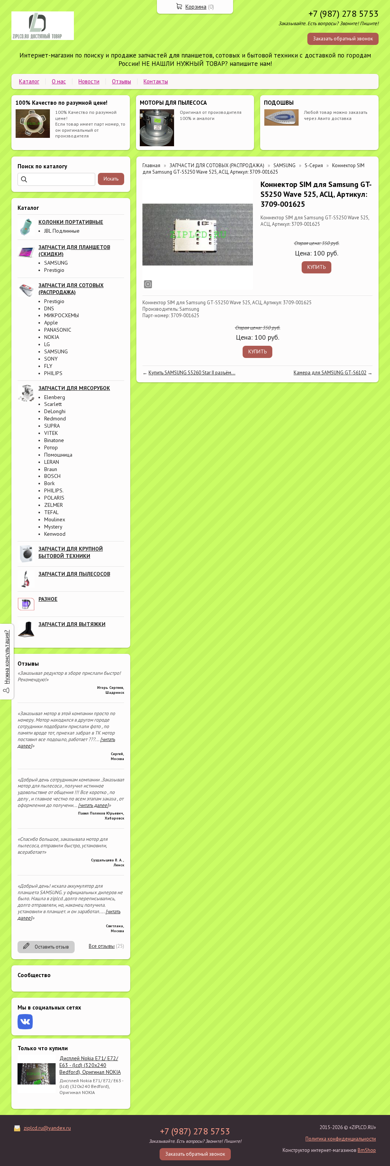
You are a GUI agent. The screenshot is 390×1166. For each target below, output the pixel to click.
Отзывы (121, 81)
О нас (59, 81)
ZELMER (53, 505)
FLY (48, 366)
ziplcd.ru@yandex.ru (47, 1127)
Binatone (54, 440)
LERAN (51, 461)
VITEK (51, 433)
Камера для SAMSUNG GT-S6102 (330, 372)
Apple (51, 322)
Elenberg (54, 397)
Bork (49, 483)
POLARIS (54, 497)
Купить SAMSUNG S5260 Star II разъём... (192, 372)
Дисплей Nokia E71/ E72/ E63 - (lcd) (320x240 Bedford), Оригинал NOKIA (90, 1065)
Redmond (55, 418)
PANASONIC (57, 329)
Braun (50, 469)
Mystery (53, 526)
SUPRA (52, 425)
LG (47, 344)
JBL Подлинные (62, 230)
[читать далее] (93, 805)
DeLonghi (55, 411)
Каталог (29, 81)
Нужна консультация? (6, 657)
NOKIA (51, 337)
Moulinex (54, 519)
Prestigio (54, 270)
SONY (51, 358)
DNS (49, 308)
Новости (88, 81)
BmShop (367, 1150)
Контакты (156, 81)
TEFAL (51, 512)
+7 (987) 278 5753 (343, 13)
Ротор (51, 447)
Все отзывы (102, 946)
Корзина (195, 6)
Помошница (58, 454)
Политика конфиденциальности (340, 1139)
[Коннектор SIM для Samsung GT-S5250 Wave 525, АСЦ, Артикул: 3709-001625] (197, 234)
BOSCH (52, 476)
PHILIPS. (54, 490)
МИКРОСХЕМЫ (61, 315)
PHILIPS (53, 373)
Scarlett (53, 404)
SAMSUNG (56, 262)
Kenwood (55, 533)
